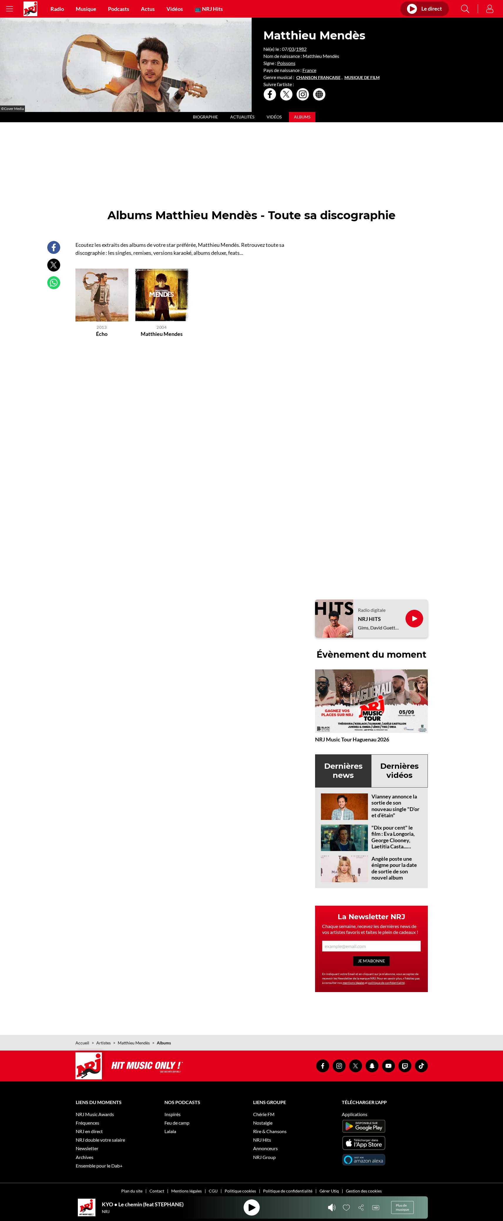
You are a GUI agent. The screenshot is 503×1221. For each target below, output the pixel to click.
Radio (57, 9)
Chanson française (318, 77)
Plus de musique (402, 1207)
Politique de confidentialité (287, 1190)
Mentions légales (186, 1190)
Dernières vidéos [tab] (399, 770)
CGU (213, 1190)
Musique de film (362, 77)
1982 (301, 49)
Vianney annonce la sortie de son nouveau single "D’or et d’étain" (395, 806)
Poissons (286, 63)
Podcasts (118, 9)
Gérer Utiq (329, 1190)
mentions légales (353, 982)
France (309, 70)
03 (291, 49)
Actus (148, 9)
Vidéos (174, 9)
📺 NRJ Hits (209, 9)
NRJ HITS (369, 619)
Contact (156, 1190)
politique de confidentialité (386, 982)
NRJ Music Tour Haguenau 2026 (352, 739)
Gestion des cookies (364, 1190)
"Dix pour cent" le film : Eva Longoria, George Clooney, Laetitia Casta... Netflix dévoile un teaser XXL (393, 843)
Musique (86, 9)
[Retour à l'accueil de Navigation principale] (30, 8)
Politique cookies (240, 1190)
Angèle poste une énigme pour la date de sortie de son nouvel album (394, 868)
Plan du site (131, 1190)
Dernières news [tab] (343, 770)
